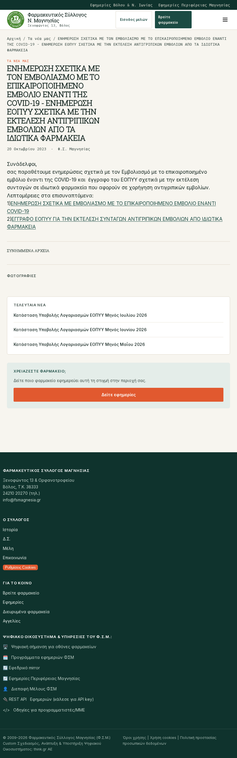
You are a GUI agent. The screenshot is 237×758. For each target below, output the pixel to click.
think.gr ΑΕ (43, 749)
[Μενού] (225, 20)
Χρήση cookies (163, 737)
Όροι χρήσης (134, 737)
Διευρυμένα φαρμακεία (26, 611)
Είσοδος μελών (133, 19)
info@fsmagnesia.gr (22, 499)
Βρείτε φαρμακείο (168, 20)
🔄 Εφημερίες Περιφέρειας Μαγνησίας (41, 678)
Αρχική (14, 38)
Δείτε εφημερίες (118, 394)
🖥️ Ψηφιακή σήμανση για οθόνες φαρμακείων (49, 646)
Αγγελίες (12, 620)
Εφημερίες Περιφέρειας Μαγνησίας (194, 5)
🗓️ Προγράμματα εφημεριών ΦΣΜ (38, 657)
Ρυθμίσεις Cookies (20, 567)
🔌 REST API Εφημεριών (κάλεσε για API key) (48, 699)
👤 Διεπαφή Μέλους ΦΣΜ (30, 688)
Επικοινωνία (15, 557)
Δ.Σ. (6, 538)
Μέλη (8, 548)
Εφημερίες (13, 602)
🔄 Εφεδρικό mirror (21, 667)
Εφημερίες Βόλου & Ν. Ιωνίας (121, 5)
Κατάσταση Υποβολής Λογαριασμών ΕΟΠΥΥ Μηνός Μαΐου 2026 (79, 344)
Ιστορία (10, 529)
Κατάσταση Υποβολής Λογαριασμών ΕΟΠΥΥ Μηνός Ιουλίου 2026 (80, 315)
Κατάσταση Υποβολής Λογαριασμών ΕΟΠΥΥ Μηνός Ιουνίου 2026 (80, 329)
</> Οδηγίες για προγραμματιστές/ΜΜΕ (44, 709)
